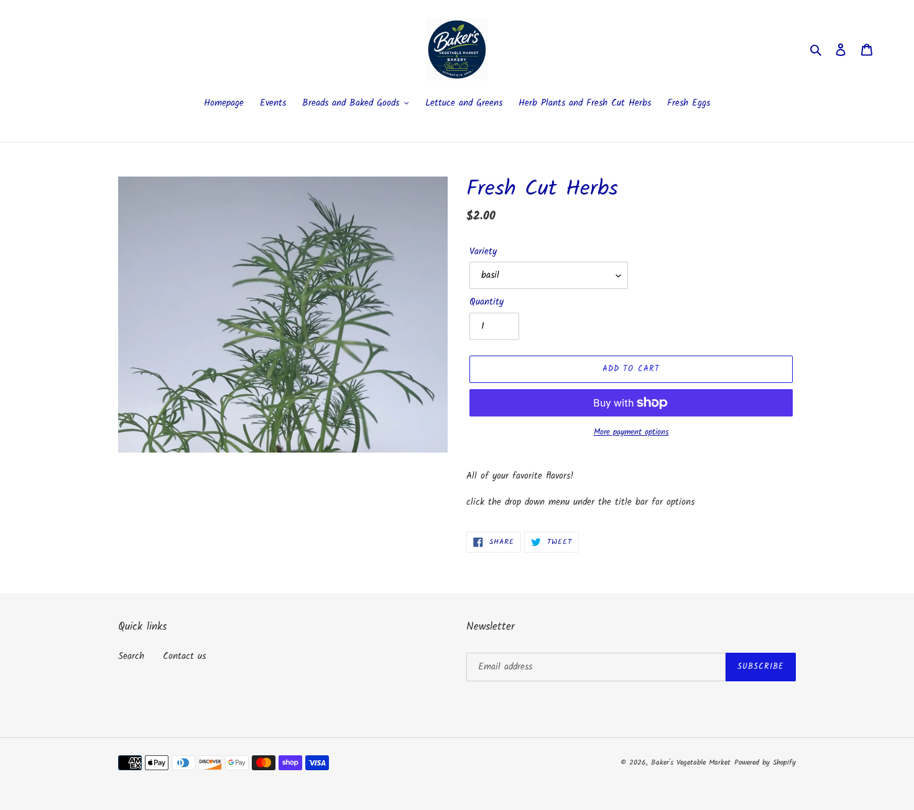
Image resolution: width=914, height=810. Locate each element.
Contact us (184, 656)
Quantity (486, 302)
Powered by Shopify (765, 762)
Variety (483, 252)
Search (131, 656)
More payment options (631, 432)
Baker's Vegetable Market (691, 762)
